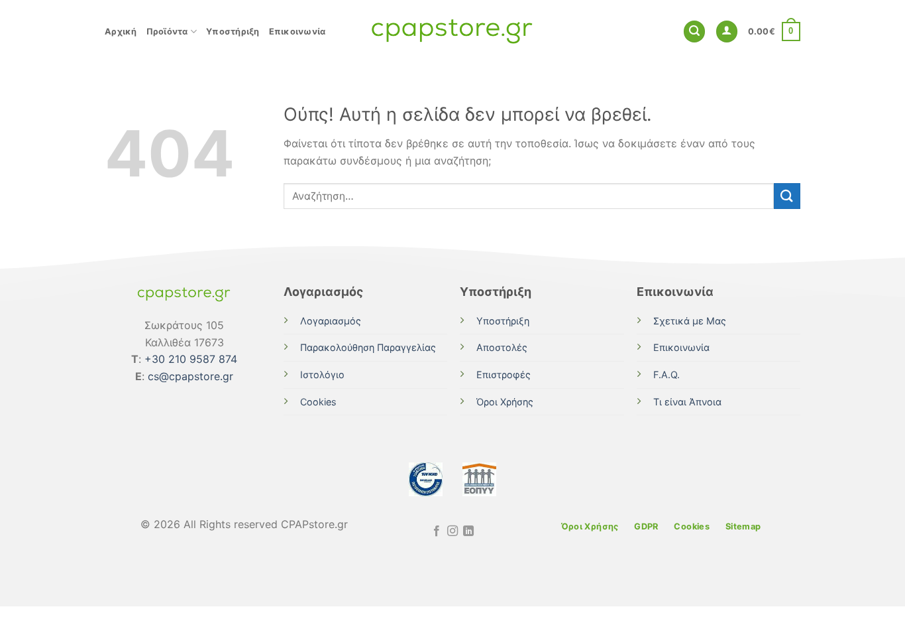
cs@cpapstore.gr (190, 376)
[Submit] (787, 196)
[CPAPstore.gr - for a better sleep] (452, 31)
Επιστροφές (503, 374)
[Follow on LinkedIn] (468, 531)
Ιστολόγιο (322, 374)
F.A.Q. (666, 374)
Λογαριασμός (330, 320)
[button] (694, 31)
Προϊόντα (167, 31)
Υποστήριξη (233, 31)
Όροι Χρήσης (504, 401)
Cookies (318, 401)
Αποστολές (501, 347)
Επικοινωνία (297, 31)
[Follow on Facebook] (436, 531)
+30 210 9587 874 (190, 359)
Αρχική (121, 31)
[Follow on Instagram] (452, 531)
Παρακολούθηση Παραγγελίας (368, 347)
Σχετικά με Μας (689, 320)
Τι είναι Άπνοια (687, 401)
